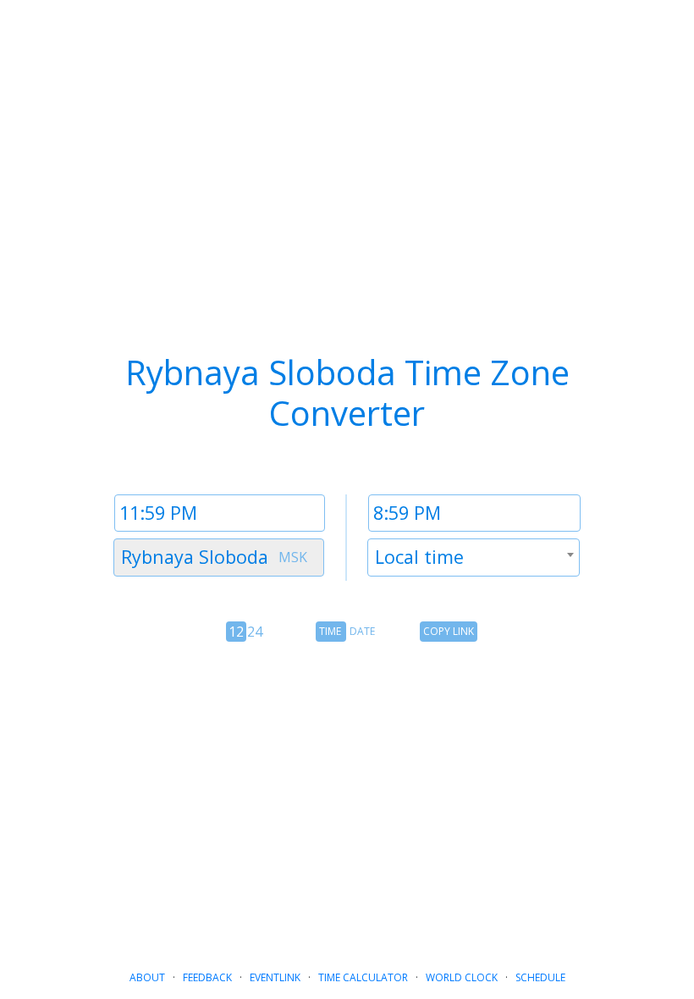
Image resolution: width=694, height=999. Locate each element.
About (147, 977)
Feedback (207, 977)
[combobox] (218, 557)
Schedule (540, 977)
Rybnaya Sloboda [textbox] (194, 556)
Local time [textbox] (419, 556)
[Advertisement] (347, 792)
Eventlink (275, 977)
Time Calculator (363, 977)
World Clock (462, 977)
